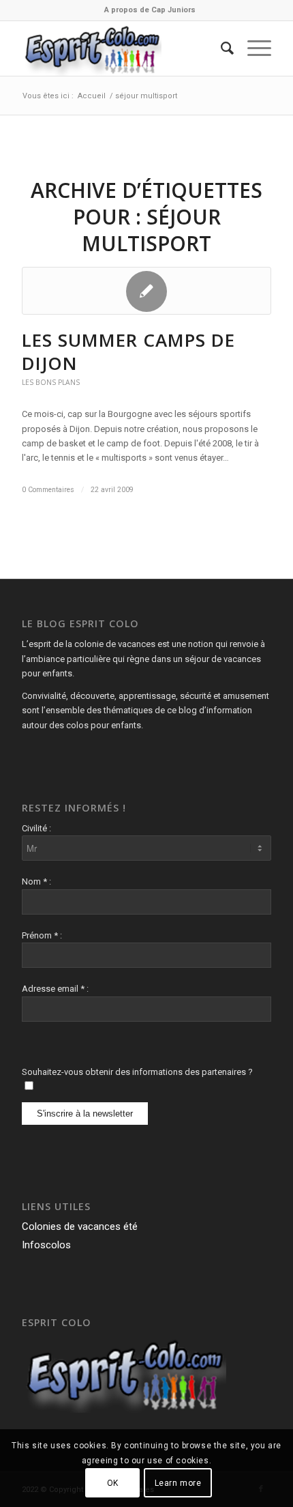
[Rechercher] (220, 48)
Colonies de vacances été (80, 1226)
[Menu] (252, 48)
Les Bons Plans (51, 382)
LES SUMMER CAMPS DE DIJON (128, 351)
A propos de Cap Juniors (150, 9)
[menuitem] (149, 10)
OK (113, 1483)
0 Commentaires (48, 489)
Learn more (178, 1483)
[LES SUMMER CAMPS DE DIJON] (146, 291)
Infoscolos (46, 1245)
